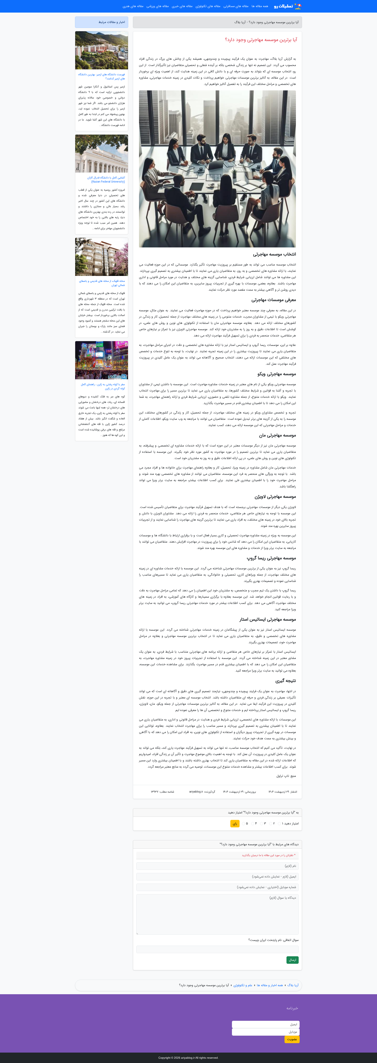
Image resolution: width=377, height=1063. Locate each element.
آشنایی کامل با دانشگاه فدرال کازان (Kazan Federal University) (106, 180)
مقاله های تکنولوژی (208, 6)
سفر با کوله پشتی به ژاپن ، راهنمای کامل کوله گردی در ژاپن (103, 386)
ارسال (292, 959)
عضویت (292, 1039)
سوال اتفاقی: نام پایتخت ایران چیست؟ (273, 940)
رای (235, 823)
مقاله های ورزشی (157, 6)
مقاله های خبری (182, 6)
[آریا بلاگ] (287, 6)
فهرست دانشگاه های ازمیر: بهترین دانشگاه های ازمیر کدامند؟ (101, 77)
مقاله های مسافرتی (235, 6)
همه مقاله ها (260, 6)
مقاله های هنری (133, 6)
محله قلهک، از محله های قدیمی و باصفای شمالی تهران (102, 283)
